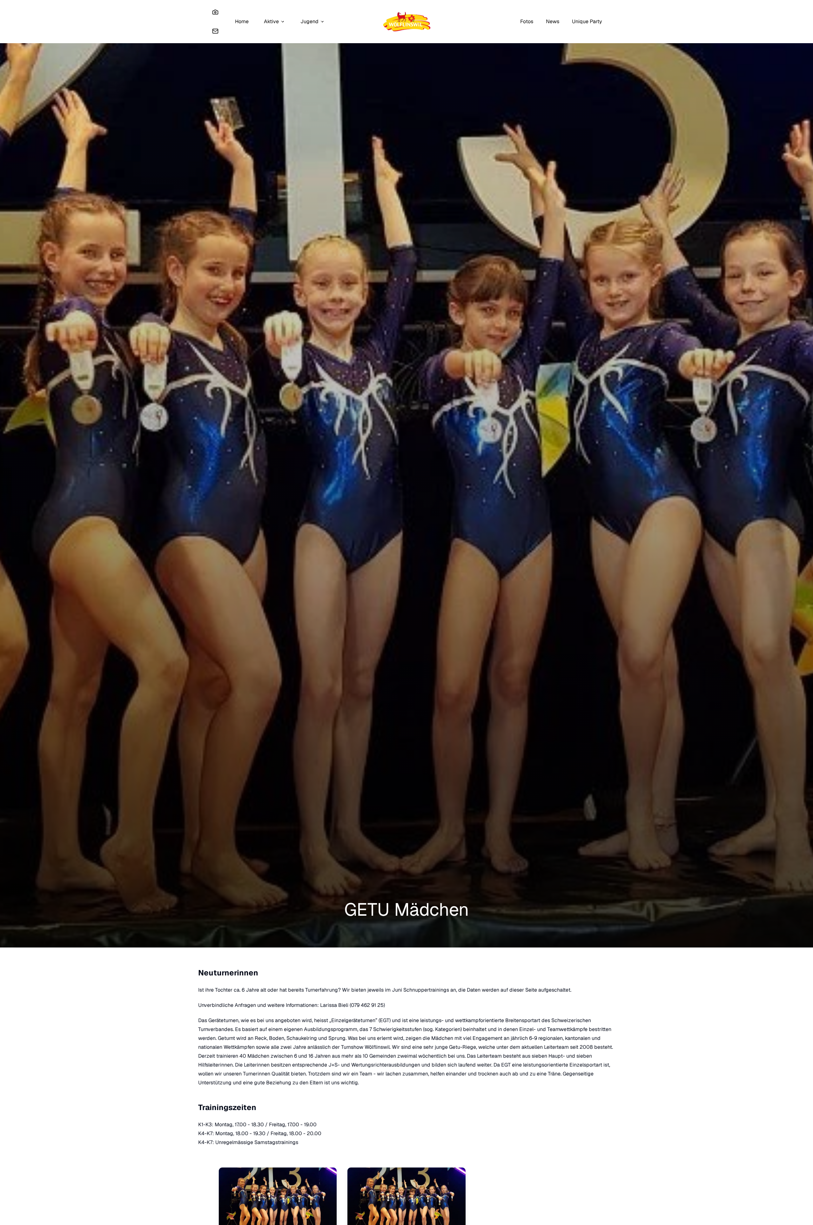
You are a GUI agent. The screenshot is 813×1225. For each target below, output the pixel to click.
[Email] (215, 31)
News (552, 21)
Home (242, 21)
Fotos (526, 21)
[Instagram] (215, 12)
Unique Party (587, 21)
